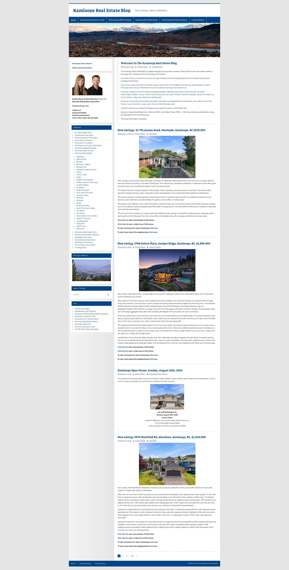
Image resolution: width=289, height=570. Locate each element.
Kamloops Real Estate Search (86, 322)
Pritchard (79, 198)
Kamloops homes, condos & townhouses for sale (140, 78)
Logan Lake (146, 104)
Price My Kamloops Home (85, 327)
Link (162, 420)
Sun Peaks (206, 94)
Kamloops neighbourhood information (136, 92)
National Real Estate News (85, 240)
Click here (122, 347)
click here (153, 232)
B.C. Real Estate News (83, 133)
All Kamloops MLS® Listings (120, 20)
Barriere (178, 101)
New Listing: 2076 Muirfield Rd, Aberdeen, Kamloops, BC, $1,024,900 (162, 437)
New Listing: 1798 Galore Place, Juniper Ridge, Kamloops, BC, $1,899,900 (164, 243)
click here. (154, 228)
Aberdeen (162, 92)
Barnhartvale (191, 92)
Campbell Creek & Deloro (86, 170)
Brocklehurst (180, 92)
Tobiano (129, 97)
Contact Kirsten (197, 20)
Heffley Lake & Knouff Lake (87, 182)
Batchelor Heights (83, 164)
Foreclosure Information (84, 135)
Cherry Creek (81, 175)
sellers (162, 88)
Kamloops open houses (130, 88)
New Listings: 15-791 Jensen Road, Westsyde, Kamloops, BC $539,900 (161, 130)
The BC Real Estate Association (87, 329)
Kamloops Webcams (83, 324)
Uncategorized (157, 67)
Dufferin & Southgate (84, 180)
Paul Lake (169, 94)
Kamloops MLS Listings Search (87, 319)
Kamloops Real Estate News (147, 20)
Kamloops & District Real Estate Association (91, 314)
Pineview (185, 94)
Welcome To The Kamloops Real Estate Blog (149, 63)
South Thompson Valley (85, 208)
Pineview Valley (82, 195)
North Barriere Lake (167, 104)
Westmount (146, 97)
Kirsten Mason (142, 67)
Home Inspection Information (86, 138)
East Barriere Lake (189, 101)
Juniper (141, 94)
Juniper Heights (155, 247)
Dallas (128, 94)
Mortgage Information (83, 237)
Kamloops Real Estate (83, 153)
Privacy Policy (100, 563)
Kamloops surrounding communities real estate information (144, 101)
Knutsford (137, 104)
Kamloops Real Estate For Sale (92, 20)
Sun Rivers (80, 213)
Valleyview (137, 97)
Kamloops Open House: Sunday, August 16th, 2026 (150, 370)
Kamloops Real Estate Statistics (174, 20)
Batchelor (171, 92)
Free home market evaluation (132, 85)
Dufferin (135, 94)
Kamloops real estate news (176, 88)
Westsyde (157, 97)
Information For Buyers (84, 140)
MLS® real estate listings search (197, 78)
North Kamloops (82, 190)
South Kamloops (158, 94)
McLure (154, 104)
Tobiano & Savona (83, 218)
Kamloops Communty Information (88, 146)
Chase (78, 172)
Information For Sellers (83, 143)
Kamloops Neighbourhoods (85, 148)
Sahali (199, 94)
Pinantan (177, 94)
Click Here (122, 220)
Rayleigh (192, 94)
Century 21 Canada (82, 309)
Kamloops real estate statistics (191, 85)
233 (132, 556)
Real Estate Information (84, 242)
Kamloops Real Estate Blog (102, 10)
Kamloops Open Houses (158, 374)
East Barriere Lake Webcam (85, 311)
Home (73, 20)
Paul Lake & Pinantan (84, 193)
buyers (154, 88)
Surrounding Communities (86, 216)
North (147, 94)
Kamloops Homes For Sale (85, 316)
